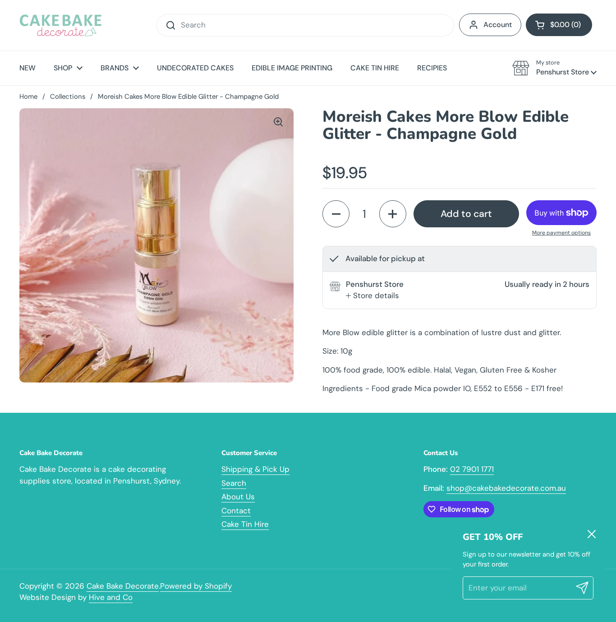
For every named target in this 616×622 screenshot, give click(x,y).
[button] (559, 25)
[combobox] (305, 25)
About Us (238, 497)
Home (28, 96)
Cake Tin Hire (245, 524)
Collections (67, 96)
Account (497, 24)
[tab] (372, 296)
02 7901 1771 (472, 469)
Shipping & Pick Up (255, 469)
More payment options (561, 232)
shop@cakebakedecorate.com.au (506, 488)
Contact (236, 511)
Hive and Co (111, 597)
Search (233, 483)
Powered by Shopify (196, 586)
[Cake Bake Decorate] (60, 25)
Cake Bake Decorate (123, 586)
